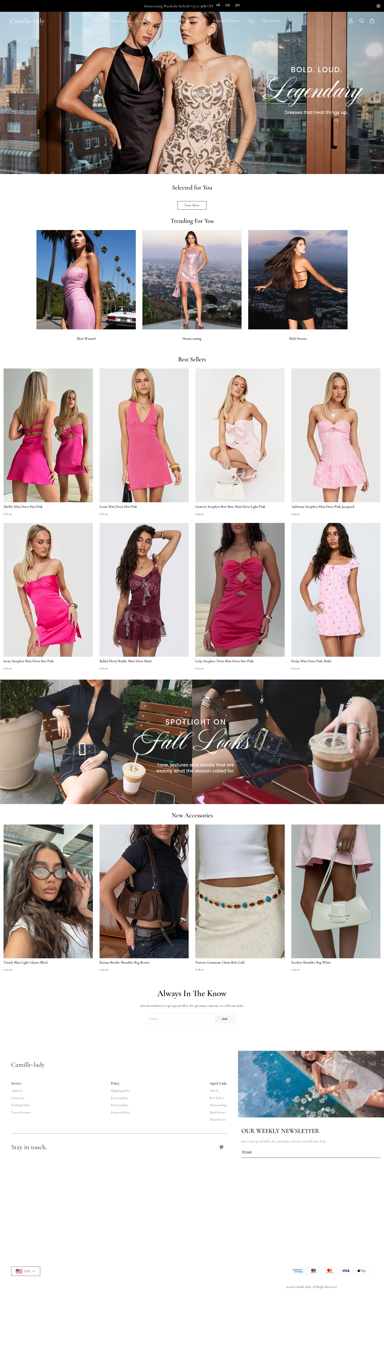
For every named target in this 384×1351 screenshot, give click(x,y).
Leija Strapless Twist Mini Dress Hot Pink (224, 661)
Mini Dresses (271, 21)
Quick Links (218, 1083)
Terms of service (21, 1112)
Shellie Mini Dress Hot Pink (23, 506)
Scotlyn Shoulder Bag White (311, 962)
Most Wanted (86, 338)
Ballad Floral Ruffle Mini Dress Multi (126, 661)
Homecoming (119, 21)
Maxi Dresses (218, 1119)
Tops (251, 21)
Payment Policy (120, 1112)
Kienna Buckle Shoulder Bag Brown (125, 962)
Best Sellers (144, 21)
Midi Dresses (298, 338)
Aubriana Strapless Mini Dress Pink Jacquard (322, 506)
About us (16, 1091)
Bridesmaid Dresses (226, 21)
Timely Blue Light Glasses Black (26, 962)
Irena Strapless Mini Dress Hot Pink (29, 661)
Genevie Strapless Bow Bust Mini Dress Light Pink (230, 506)
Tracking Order (20, 1105)
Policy (115, 1083)
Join (225, 1019)
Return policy (119, 1098)
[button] (13, 900)
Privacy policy (119, 1105)
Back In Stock (195, 21)
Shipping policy (120, 1091)
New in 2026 (168, 21)
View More (192, 205)
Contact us (17, 1098)
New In (214, 1091)
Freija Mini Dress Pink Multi (311, 661)
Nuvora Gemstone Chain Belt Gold (219, 962)
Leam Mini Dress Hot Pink (118, 506)
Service (16, 1083)
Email (153, 1019)
